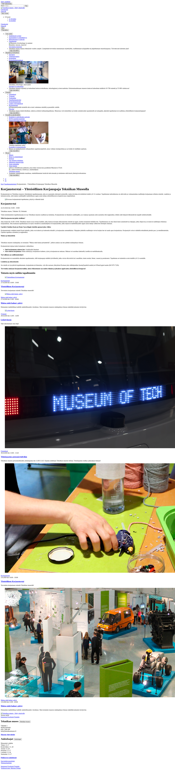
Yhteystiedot (13, 166)
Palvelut (8, 92)
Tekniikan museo (14, 171)
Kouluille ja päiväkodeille (13, 115)
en (5, 181)
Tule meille (9, 34)
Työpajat (11, 96)
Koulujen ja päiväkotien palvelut (19, 117)
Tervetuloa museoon (15, 47)
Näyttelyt (12, 55)
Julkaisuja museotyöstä (16, 162)
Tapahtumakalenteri (10, 184)
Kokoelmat (12, 58)
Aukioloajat (17, 739)
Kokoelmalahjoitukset (16, 60)
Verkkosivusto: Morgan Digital (11, 768)
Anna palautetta (14, 164)
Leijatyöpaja (6, 320)
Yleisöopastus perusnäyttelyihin (14, 457)
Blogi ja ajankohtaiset (16, 157)
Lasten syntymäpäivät (16, 103)
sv (5, 179)
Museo (8, 153)
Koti (2, 184)
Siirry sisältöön (5, 2)
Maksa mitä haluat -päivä (9, 297)
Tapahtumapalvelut (15, 100)
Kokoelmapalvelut (15, 102)
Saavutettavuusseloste (8, 761)
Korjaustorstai (13, 105)
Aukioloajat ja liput (15, 36)
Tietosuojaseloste (6, 763)
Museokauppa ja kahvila (17, 39)
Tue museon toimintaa (16, 160)
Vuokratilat (12, 98)
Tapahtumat (12, 41)
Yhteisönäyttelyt (14, 56)
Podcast (11, 158)
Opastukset (12, 94)
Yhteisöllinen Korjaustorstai (12, 286)
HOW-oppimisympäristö (17, 119)
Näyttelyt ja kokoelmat (12, 53)
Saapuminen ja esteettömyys (18, 37)
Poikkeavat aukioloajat (9, 758)
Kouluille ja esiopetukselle (17, 147)
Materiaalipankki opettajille (17, 120)
